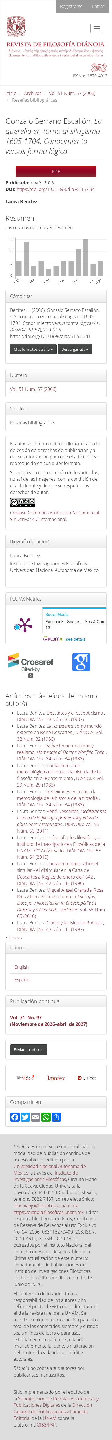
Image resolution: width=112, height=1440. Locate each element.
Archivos (32, 93)
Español (22, 979)
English (21, 967)
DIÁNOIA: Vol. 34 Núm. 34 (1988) (50, 759)
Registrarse (71, 6)
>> (19, 938)
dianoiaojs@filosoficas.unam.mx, (46, 1205)
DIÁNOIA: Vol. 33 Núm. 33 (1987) (50, 719)
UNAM (50, 1418)
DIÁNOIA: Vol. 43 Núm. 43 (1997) (50, 929)
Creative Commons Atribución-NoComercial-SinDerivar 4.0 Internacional (55, 515)
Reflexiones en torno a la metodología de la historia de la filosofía (58, 794)
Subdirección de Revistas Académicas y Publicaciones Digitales (56, 1401)
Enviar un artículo (29, 1049)
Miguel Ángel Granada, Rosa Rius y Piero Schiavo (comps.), (60, 900)
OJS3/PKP (46, 1425)
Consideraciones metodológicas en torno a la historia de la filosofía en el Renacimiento (59, 772)
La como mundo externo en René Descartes (59, 729)
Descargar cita (73, 349)
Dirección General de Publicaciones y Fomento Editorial (52, 1411)
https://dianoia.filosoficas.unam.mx (48, 1212)
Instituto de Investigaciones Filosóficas (45, 1176)
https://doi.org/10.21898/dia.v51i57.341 (57, 189)
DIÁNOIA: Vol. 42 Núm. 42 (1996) (50, 883)
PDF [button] (56, 171)
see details (76, 639)
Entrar (98, 6)
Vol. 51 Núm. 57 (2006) (72, 93)
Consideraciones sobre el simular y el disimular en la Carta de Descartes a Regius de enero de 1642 (57, 870)
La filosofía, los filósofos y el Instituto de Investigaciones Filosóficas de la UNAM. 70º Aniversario (61, 844)
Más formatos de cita (32, 349)
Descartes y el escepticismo (75, 713)
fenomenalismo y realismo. (61, 748)
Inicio (10, 93)
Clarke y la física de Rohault (75, 923)
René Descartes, (61, 818)
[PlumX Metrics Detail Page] (25, 624)
